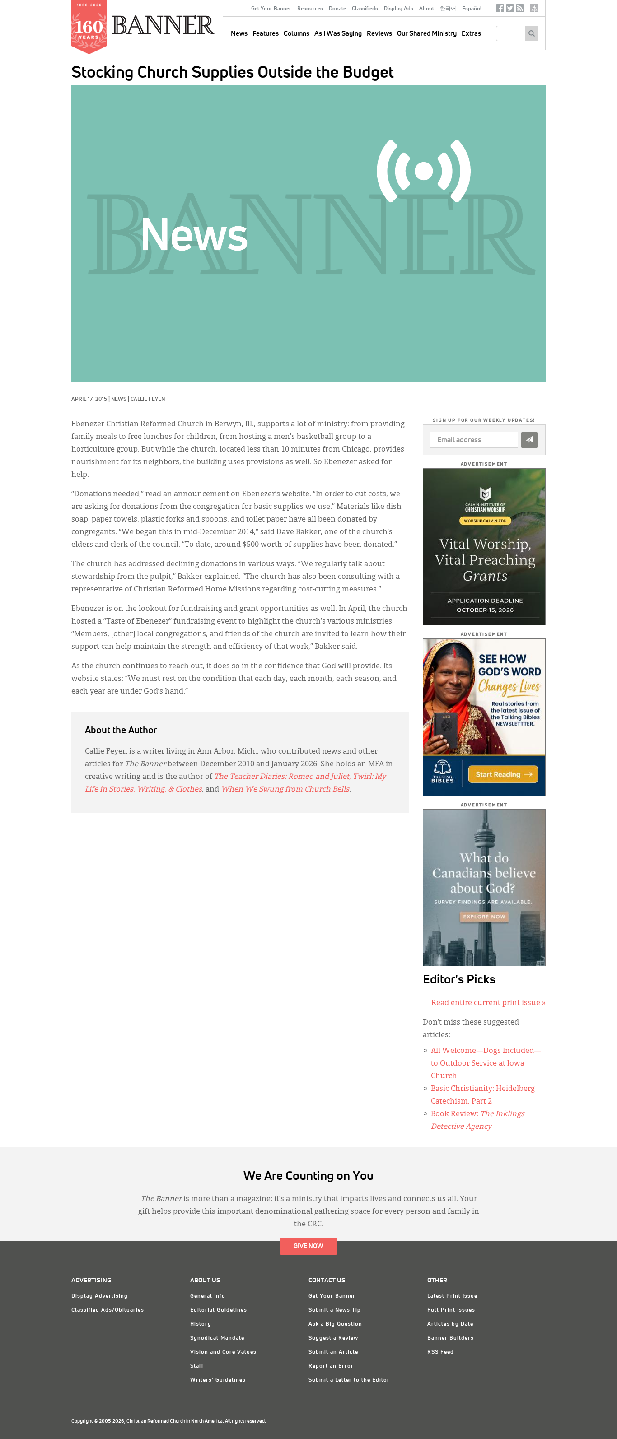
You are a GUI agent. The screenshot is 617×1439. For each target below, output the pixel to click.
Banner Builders (450, 1338)
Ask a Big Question (335, 1324)
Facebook (500, 10)
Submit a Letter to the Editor (349, 1380)
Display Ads (398, 9)
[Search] (531, 33)
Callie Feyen (148, 399)
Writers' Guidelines (218, 1380)
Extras (471, 33)
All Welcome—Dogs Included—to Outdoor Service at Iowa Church (486, 1064)
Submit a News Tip (334, 1310)
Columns (296, 33)
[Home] (184, 24)
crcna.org (534, 8)
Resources (310, 9)
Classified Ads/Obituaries (107, 1310)
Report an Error (331, 1366)
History (200, 1324)
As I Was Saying (338, 33)
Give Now (308, 1246)
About (426, 9)
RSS (520, 10)
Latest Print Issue (452, 1296)
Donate (337, 9)
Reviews (379, 33)
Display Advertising (99, 1296)
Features (265, 33)
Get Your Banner (271, 9)
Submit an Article (333, 1352)
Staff (197, 1366)
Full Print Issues (451, 1310)
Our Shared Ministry (427, 33)
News (118, 399)
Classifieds (365, 9)
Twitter (510, 10)
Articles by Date (450, 1324)
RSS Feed (440, 1352)
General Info (207, 1296)
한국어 (448, 9)
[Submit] (529, 440)
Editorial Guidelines (218, 1310)
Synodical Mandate (217, 1338)
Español (472, 9)
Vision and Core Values (223, 1352)
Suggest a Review (333, 1338)
